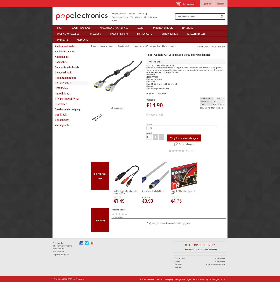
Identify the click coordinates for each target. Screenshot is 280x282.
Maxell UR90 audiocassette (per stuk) (183, 192)
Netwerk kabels (63, 93)
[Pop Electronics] (80, 16)
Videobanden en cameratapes (114, 27)
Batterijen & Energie (163, 27)
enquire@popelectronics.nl (215, 264)
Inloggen (220, 3)
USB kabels (61, 114)
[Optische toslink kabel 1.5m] (155, 176)
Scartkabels (61, 104)
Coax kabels (61, 62)
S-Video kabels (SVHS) (67, 98)
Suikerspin (62, 39)
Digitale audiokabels (65, 77)
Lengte (149, 124)
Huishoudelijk (144, 33)
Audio (140, 27)
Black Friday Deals (81, 27)
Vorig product (203, 46)
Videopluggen (62, 120)
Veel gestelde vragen (120, 17)
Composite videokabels (67, 67)
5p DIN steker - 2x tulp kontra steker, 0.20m (125, 192)
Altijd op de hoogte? (199, 245)
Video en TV (82, 39)
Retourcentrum (58, 251)
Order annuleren (58, 249)
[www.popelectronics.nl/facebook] (81, 244)
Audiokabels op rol (64, 51)
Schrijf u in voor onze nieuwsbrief (199, 249)
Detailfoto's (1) (119, 108)
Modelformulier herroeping (62, 246)
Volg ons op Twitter (119, 13)
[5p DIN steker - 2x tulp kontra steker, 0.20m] (127, 176)
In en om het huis (169, 33)
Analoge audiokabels (66, 46)
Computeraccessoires (68, 33)
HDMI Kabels (61, 88)
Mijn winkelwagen (150, 17)
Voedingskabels (63, 125)
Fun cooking (95, 33)
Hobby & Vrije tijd (119, 33)
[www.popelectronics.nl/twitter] (87, 244)
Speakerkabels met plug (67, 109)
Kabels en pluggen (196, 33)
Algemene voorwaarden (61, 254)
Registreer (207, 3)
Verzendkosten (136, 17)
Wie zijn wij (142, 13)
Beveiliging (187, 27)
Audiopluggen (62, 56)
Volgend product (218, 46)
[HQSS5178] (97, 117)
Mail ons (132, 13)
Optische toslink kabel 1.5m (152, 191)
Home (114, 20)
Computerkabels (63, 72)
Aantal (149, 132)
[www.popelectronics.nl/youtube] (92, 244)
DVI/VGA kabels (63, 83)
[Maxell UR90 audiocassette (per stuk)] (184, 176)
